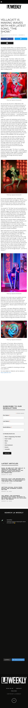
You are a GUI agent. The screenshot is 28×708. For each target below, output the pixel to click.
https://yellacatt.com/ (6, 372)
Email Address (7, 427)
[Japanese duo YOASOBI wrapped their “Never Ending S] (14, 577)
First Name (6, 415)
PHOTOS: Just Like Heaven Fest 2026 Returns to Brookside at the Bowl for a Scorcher (13, 480)
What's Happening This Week (13, 436)
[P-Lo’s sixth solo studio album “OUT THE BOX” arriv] (14, 638)
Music (6, 441)
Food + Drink (8, 438)
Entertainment (9, 445)
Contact (19, 688)
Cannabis (7, 449)
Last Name (6, 421)
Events (6, 447)
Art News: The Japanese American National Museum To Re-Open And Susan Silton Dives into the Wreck (13, 497)
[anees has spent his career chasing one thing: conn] (14, 543)
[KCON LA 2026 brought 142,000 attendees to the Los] (14, 606)
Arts (6, 443)
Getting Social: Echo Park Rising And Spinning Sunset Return (12, 488)
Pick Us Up (9, 688)
